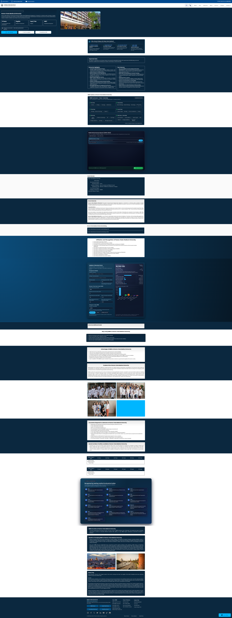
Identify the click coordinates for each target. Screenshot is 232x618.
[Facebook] (91, 613)
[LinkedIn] (100, 613)
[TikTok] (107, 613)
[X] (94, 613)
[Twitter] (97, 613)
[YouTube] (104, 613)
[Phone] (190, 5)
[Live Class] (186, 5)
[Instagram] (88, 613)
